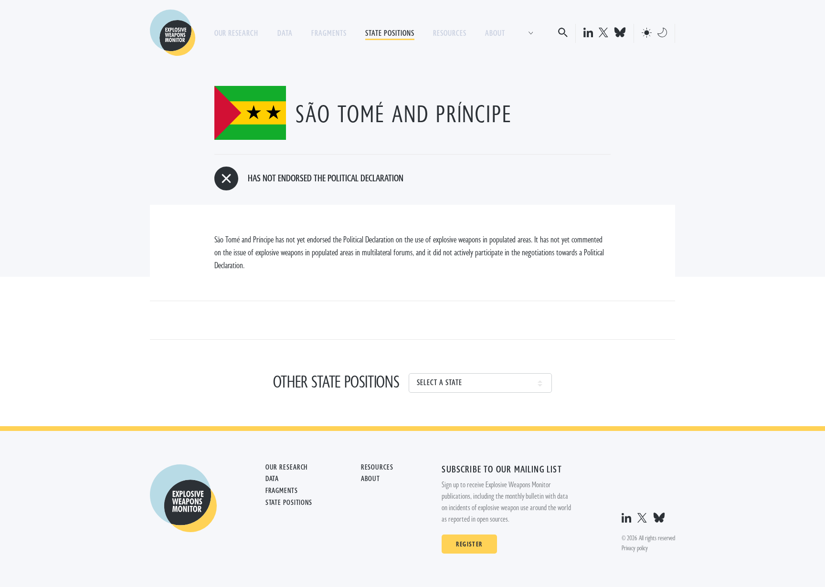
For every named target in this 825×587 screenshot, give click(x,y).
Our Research (236, 33)
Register (469, 544)
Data (285, 33)
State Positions (389, 33)
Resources (449, 33)
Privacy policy (635, 548)
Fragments (329, 33)
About (495, 33)
